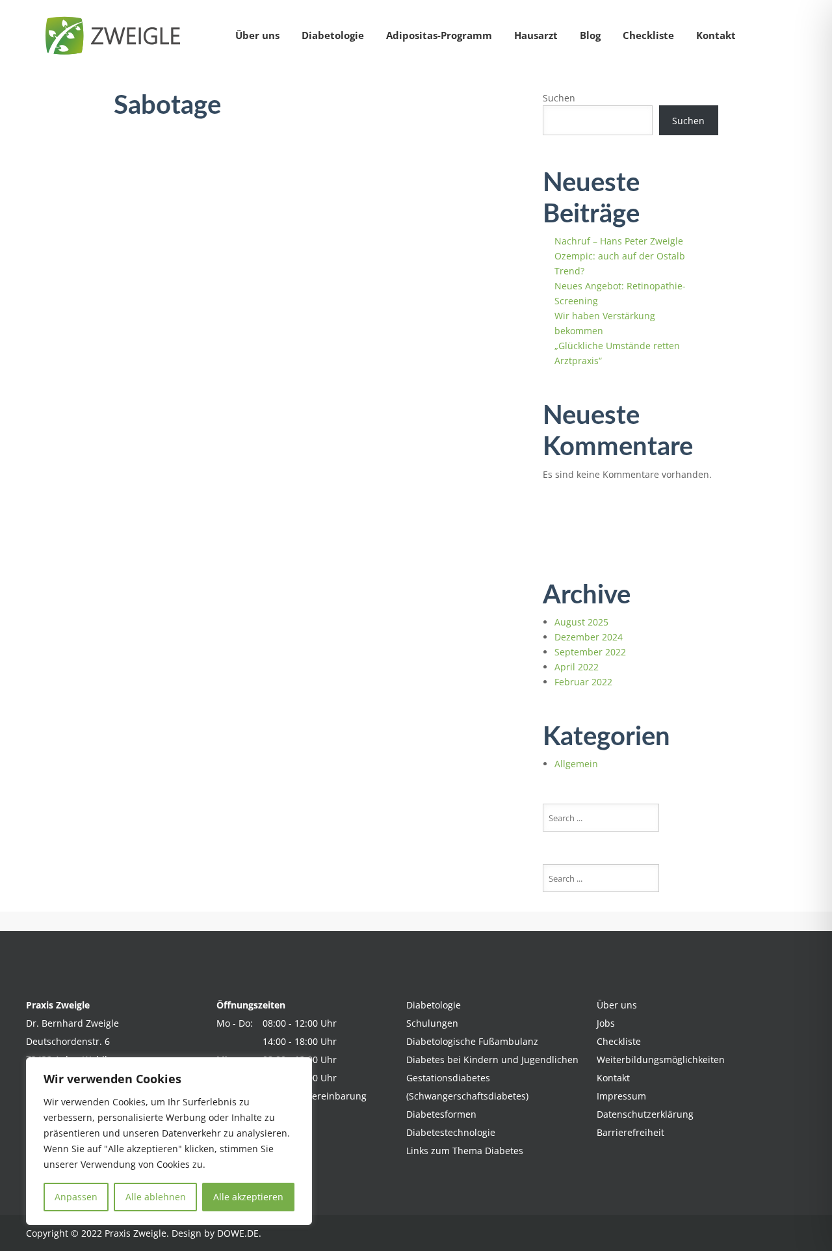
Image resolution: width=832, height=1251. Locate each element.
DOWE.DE (238, 1233)
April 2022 (576, 667)
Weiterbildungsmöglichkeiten (661, 1059)
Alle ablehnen (155, 1197)
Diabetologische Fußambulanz (472, 1041)
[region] (169, 1141)
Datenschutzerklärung (645, 1114)
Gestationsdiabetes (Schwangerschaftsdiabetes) (467, 1087)
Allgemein (576, 763)
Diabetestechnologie (450, 1132)
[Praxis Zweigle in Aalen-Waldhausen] (117, 35)
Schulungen (432, 1023)
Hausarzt (536, 35)
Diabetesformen (441, 1114)
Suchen (559, 98)
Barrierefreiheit (630, 1132)
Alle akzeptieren (248, 1197)
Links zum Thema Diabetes (464, 1150)
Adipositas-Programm (439, 35)
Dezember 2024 (588, 637)
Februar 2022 (583, 682)
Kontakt (716, 35)
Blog (590, 35)
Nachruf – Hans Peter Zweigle (618, 241)
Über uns (257, 35)
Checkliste (648, 35)
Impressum (621, 1096)
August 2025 (581, 622)
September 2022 (590, 652)
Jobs (606, 1023)
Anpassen (76, 1197)
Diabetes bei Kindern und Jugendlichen (492, 1059)
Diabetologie (333, 35)
